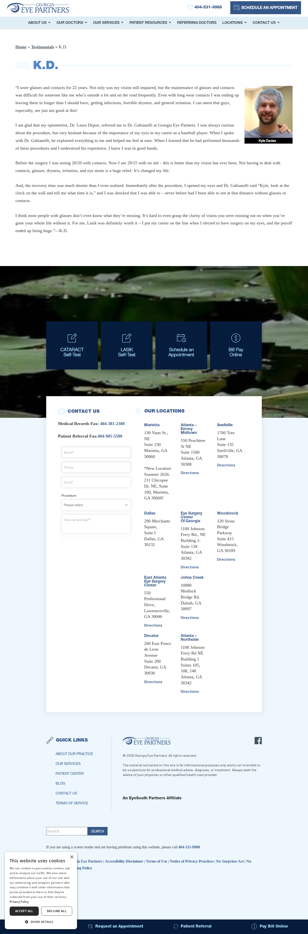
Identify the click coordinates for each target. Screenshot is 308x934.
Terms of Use (157, 861)
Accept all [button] (24, 911)
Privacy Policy (19, 902)
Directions (153, 625)
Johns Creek (192, 578)
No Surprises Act (230, 861)
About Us (37, 23)
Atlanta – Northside (190, 638)
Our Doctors (70, 23)
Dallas (149, 514)
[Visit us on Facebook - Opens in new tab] (258, 740)
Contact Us (264, 23)
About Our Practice (74, 754)
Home (20, 46)
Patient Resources (148, 23)
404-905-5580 (110, 436)
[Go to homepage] (43, 8)
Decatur (151, 636)
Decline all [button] (56, 911)
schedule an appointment (269, 8)
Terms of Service (72, 803)
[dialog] (41, 890)
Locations (232, 23)
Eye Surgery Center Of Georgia (191, 517)
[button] (41, 921)
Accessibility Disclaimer (124, 861)
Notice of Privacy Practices (192, 861)
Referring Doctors (197, 23)
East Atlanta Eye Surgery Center (155, 582)
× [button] (71, 857)
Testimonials (42, 46)
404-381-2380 (112, 423)
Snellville (225, 425)
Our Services (106, 23)
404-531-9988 (189, 847)
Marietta (152, 425)
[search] (98, 831)
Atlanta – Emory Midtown (189, 429)
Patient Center (70, 774)
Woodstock (227, 514)
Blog (60, 784)
